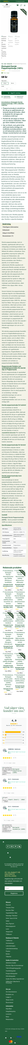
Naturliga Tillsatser (11, 915)
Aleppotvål (9, 932)
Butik (5, 63)
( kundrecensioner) (15, 70)
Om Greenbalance (11, 992)
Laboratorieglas (10, 946)
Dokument (6, 230)
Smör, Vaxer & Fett (11, 918)
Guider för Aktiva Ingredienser (15, 979)
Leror (7, 929)
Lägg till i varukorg (15, 93)
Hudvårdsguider (11, 971)
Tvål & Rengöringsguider (13, 968)
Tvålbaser (9, 934)
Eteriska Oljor (9, 63)
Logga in (8, 997)
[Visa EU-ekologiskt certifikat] (14, 860)
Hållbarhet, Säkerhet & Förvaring (13, 982)
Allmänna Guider (11, 963)
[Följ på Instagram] (11, 846)
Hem (2, 63)
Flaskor (8, 951)
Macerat (8, 905)
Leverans (8, 1014)
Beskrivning (7, 224)
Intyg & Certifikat (8, 233)
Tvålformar (9, 940)
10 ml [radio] (5, 83)
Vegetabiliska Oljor (11, 913)
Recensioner (9, 1002)
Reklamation (9, 1019)
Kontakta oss (10, 994)
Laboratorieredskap (12, 948)
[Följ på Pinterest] (15, 846)
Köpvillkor (9, 1009)
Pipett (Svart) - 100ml (16, 799)
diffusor (4, 498)
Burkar (8, 954)
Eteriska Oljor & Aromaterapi (14, 965)
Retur (7, 1017)
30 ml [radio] (12, 83)
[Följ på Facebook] (7, 846)
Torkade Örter (10, 907)
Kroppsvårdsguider (11, 973)
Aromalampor (10, 943)
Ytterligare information (10, 227)
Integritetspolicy (11, 1011)
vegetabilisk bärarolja (9, 432)
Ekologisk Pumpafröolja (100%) (17, 771)
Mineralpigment (10, 926)
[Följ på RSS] (19, 846)
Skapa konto (9, 1000)
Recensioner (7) (8, 236)
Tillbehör (8, 956)
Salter (7, 921)
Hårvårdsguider (10, 976)
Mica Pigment (10, 924)
